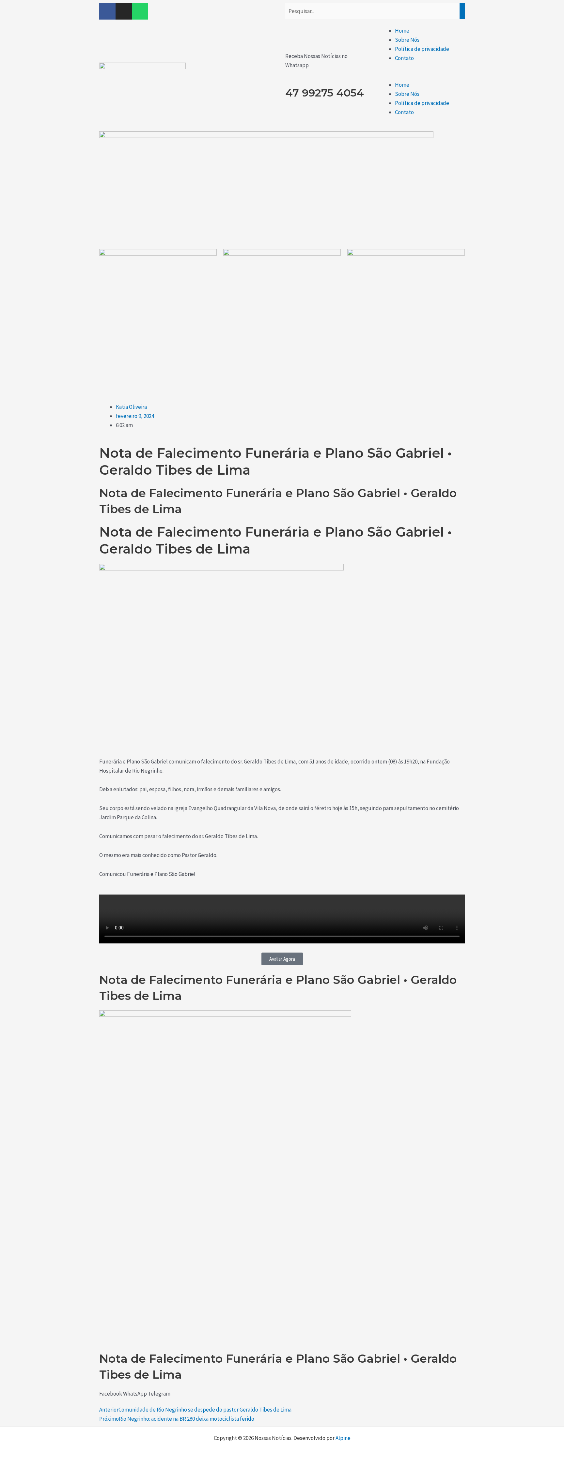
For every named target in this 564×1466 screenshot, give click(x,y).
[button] (421, 75)
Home (402, 30)
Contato (404, 58)
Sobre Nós (407, 39)
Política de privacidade (422, 48)
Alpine (343, 1438)
